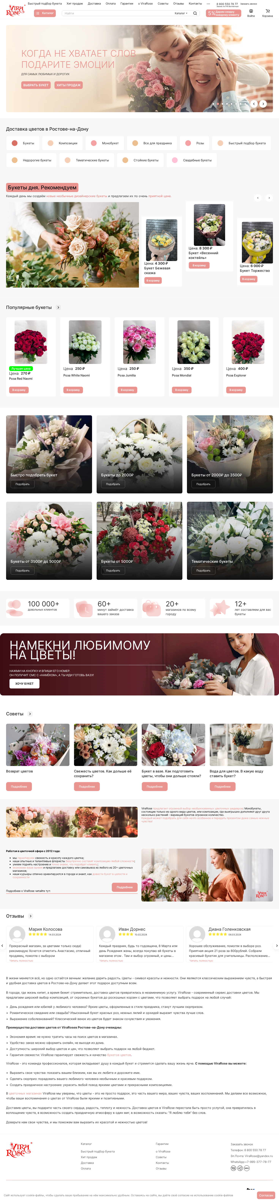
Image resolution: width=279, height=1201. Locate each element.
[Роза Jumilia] (139, 342)
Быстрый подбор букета (98, 1151)
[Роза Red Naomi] (31, 342)
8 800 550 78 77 (227, 3)
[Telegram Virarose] (240, 1170)
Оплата (86, 1168)
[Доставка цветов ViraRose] (15, 10)
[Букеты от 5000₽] (140, 541)
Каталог (86, 1144)
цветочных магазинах (25, 1093)
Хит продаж (89, 1157)
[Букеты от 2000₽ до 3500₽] (230, 454)
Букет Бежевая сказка (253, 270)
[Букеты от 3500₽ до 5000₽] (49, 541)
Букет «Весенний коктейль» (159, 270)
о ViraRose (163, 1151)
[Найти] (195, 13)
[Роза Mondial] (194, 342)
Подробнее (19, 786)
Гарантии (162, 1144)
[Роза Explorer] (248, 342)
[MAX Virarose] (247, 1170)
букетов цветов (119, 1055)
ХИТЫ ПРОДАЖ (69, 85)
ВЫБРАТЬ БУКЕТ (36, 85)
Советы (161, 1157)
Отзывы (161, 1168)
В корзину (153, 280)
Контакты (162, 1163)
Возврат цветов (19, 771)
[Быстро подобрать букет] (49, 454)
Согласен (266, 1195)
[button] (213, 104)
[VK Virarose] (233, 1170)
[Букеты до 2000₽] (140, 454)
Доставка (87, 1163)
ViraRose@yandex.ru (252, 1156)
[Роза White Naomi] (85, 342)
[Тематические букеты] (230, 541)
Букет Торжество (204, 255)
